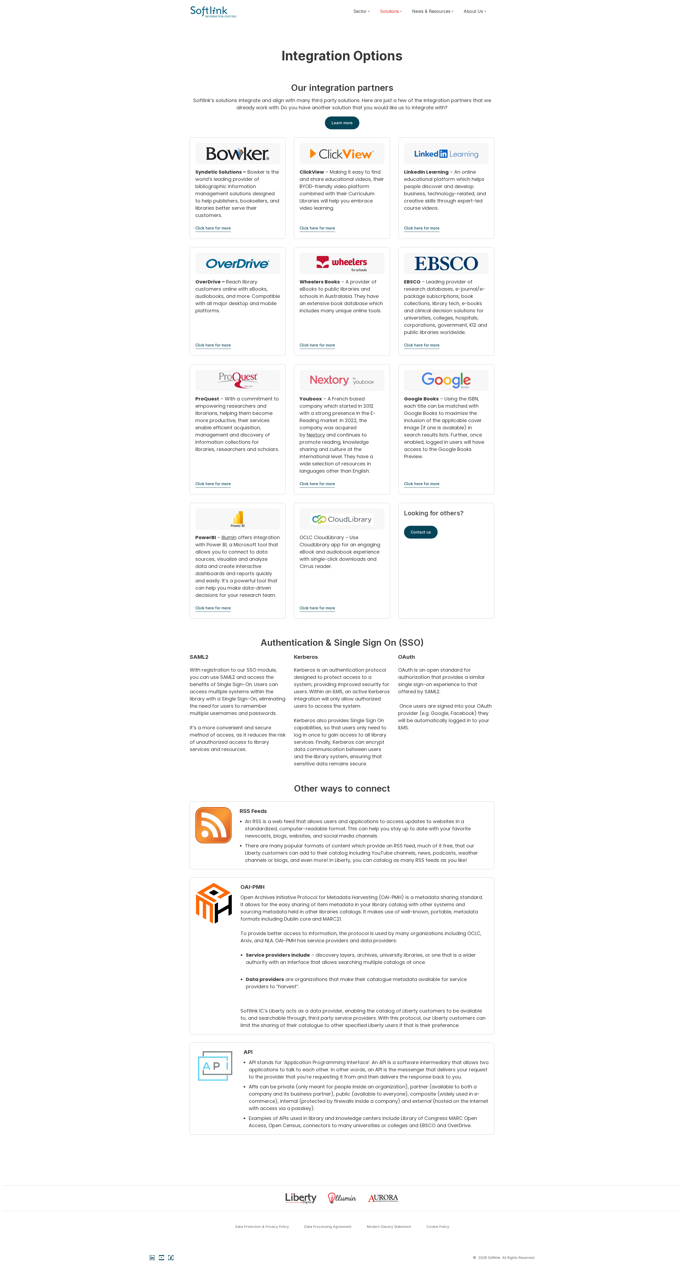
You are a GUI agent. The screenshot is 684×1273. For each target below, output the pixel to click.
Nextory (316, 434)
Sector (360, 11)
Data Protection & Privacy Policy (262, 1226)
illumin (228, 537)
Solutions (389, 11)
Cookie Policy (437, 1226)
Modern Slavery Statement (389, 1226)
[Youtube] (161, 1257)
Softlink (494, 1257)
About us (473, 11)
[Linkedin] (152, 1257)
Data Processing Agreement (327, 1226)
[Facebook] (170, 1257)
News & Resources (431, 11)
